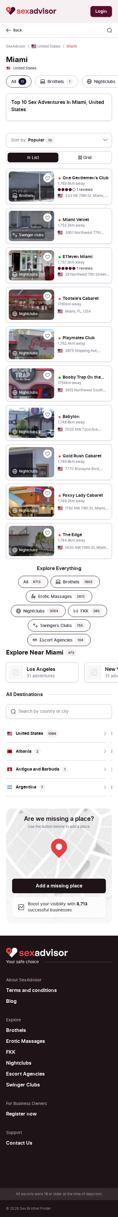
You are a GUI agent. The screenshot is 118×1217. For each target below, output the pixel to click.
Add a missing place (59, 886)
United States (49, 46)
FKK (10, 1052)
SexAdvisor (15, 46)
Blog (11, 1001)
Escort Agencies (25, 1074)
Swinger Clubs (23, 1085)
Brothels (16, 1030)
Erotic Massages (25, 1041)
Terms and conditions (31, 990)
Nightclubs (18, 1063)
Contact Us (19, 1143)
